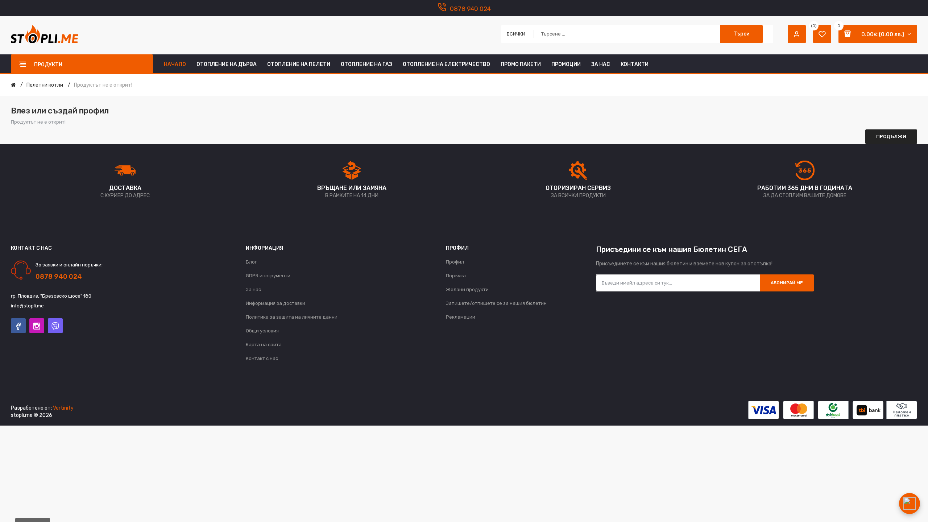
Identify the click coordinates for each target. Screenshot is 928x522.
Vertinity (63, 408)
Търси (741, 34)
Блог (251, 262)
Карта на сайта (264, 344)
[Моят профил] (797, 34)
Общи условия (262, 331)
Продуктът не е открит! (103, 85)
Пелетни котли (44, 85)
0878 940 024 (470, 8)
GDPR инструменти (268, 275)
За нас (253, 289)
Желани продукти (467, 289)
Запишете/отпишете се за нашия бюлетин (496, 303)
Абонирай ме (787, 282)
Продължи (891, 136)
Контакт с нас (262, 358)
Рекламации (460, 317)
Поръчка (456, 275)
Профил (455, 262)
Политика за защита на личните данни (291, 317)
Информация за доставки (275, 303)
